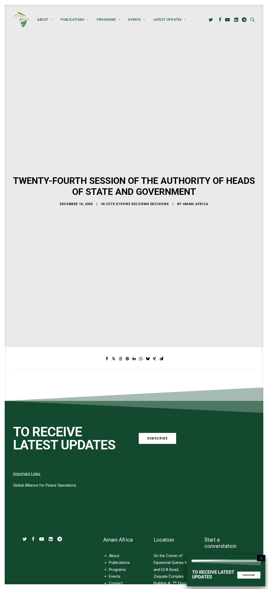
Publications (72, 19)
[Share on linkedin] (134, 359)
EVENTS (134, 19)
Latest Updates (168, 19)
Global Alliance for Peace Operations (44, 485)
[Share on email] (161, 359)
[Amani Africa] (21, 19)
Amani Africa (195, 204)
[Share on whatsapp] (141, 359)
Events (114, 576)
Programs (106, 19)
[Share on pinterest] (127, 359)
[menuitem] (45, 20)
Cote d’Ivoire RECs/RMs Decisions (137, 204)
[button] (211, 20)
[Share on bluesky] (147, 359)
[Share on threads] (120, 359)
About (42, 19)
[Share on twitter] (113, 359)
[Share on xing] (154, 359)
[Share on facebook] (107, 359)
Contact (116, 583)
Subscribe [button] (157, 438)
